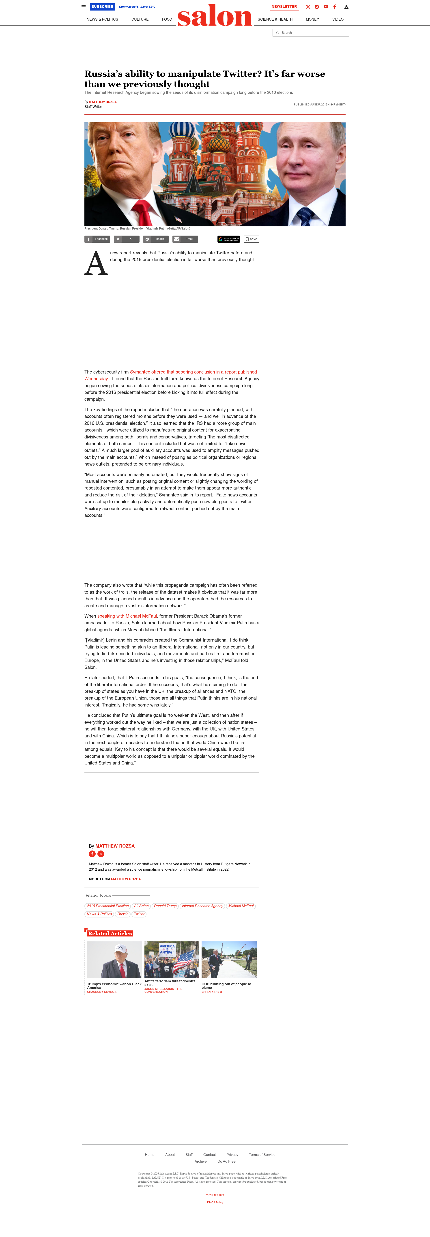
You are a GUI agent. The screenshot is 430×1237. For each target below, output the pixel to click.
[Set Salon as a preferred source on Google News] (228, 239)
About (170, 1155)
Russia (122, 914)
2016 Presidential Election (108, 906)
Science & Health (275, 19)
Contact (209, 1155)
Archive (201, 1162)
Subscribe (102, 7)
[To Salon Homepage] (215, 15)
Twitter (139, 914)
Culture (140, 19)
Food (167, 19)
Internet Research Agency (202, 906)
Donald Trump (165, 906)
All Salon (141, 906)
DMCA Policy (215, 1202)
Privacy (232, 1155)
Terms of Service (262, 1155)
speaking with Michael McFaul (127, 616)
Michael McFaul (241, 906)
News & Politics (102, 19)
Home (150, 1155)
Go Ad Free (226, 1162)
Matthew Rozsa (103, 102)
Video (338, 19)
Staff (189, 1155)
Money (312, 19)
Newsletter (284, 7)
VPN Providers (215, 1195)
